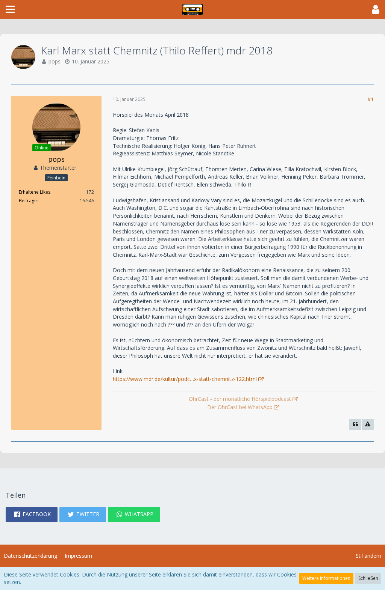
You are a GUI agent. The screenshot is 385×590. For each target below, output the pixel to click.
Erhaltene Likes (34, 192)
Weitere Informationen (326, 578)
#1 (370, 99)
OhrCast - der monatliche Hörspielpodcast (240, 398)
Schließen (368, 578)
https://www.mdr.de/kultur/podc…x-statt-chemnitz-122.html (185, 378)
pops (55, 61)
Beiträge (28, 200)
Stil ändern (368, 555)
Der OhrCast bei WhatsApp (240, 407)
